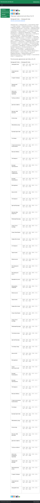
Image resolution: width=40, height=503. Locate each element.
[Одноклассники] (13, 10)
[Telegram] (15, 10)
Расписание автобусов (7, 2)
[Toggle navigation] (2, 5)
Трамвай (3, 14)
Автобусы (3, 9)
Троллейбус (4, 16)
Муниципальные (5, 12)
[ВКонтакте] (12, 10)
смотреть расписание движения (18, 20)
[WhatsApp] (19, 10)
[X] (16, 10)
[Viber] (18, 10)
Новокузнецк (36, 1)
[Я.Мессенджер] (11, 10)
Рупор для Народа (36, 501)
